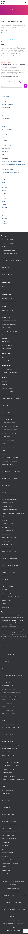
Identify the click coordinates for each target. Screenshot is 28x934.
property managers (20, 636)
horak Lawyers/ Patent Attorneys (11, 260)
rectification (5, 575)
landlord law (6, 527)
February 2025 (5, 182)
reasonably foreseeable (9, 572)
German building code (18, 624)
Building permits (5, 96)
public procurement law (9, 555)
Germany (3, 629)
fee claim (8, 624)
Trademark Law (6, 278)
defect (21, 622)
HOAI (3, 516)
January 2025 (4, 185)
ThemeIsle (19, 930)
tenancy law (5, 589)
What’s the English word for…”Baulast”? (10, 175)
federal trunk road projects (10, 482)
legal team (3, 631)
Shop (3, 154)
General (4, 492)
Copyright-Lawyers (7, 243)
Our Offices (4, 140)
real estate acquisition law (10, 558)
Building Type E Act (7, 419)
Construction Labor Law (7, 98)
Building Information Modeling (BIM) (12, 409)
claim (20, 615)
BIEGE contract (6, 405)
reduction (5, 579)
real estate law (6, 562)
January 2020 (4, 221)
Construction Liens (7, 443)
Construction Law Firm (6, 107)
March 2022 (4, 207)
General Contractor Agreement (11, 495)
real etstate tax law (8, 568)
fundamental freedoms (8, 489)
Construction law (5, 101)
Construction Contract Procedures (12, 426)
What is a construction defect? (8, 169)
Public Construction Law (7, 148)
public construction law (9, 551)
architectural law (5, 18)
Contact (3, 112)
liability (7, 631)
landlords (13, 629)
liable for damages (7, 530)
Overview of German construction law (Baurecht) (12, 161)
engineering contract (8, 468)
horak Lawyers (6, 257)
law (16, 629)
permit (11, 631)
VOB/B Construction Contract (10, 596)
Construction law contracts (7, 104)
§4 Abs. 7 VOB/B (5, 384)
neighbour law (6, 541)
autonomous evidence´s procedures (12, 398)
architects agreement (6, 62)
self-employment (16, 638)
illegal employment (9, 629)
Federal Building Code (8, 475)
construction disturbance (9, 429)
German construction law (7, 123)
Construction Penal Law (7, 110)
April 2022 (4, 204)
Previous (10, 81)
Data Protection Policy (6, 118)
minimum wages (6, 534)
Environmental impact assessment (11, 471)
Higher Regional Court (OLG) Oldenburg (13, 513)
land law (4, 520)
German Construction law (9, 301)
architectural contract (4, 615)
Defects (4, 454)
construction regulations (9, 447)
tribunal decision (7, 593)
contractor (12, 622)
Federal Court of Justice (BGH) (10, 478)
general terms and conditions (10, 499)
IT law (3, 286)
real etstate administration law (11, 565)
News (3, 137)
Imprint (3, 126)
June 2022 (4, 198)
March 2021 (4, 218)
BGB (3, 402)
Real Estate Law (5, 151)
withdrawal (5, 607)
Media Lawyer (6, 271)
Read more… (5, 30)
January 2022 (4, 209)
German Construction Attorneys (8, 121)
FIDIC (11, 624)
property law (13, 636)
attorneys (17, 615)
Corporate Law (6, 246)
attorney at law (11, 615)
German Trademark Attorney (10, 253)
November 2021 (5, 212)
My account (4, 132)
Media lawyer (6, 267)
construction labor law (7, 39)
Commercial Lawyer (7, 239)
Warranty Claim (6, 600)
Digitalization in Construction (10, 461)
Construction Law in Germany (13, 65)
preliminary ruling (7, 544)
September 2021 (5, 215)
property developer (7, 636)
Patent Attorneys (7, 274)
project (8, 634)
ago (15, 32)
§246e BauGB (5, 381)
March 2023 (4, 187)
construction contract (8, 422)
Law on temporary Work (22, 629)
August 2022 (4, 193)
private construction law (9, 548)
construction (9, 617)
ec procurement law (7, 464)
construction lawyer (8, 440)
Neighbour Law (5, 134)
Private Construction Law (7, 145)
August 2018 (4, 223)
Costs (3, 115)
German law (20, 627)
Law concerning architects (7, 129)
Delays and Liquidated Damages (11, 457)
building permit (6, 412)
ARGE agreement (6, 395)
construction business (18, 617)
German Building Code (8, 502)
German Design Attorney (9, 250)
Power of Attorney (5, 143)
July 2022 (4, 196)
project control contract (14, 634)
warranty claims (6, 603)
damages (4, 450)
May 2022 (4, 201)
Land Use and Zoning (7, 523)
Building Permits (6, 415)
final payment (6, 485)
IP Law (3, 264)
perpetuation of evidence (17, 631)
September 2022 (5, 190)
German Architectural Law (11, 21)
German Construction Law (9, 509)
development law (4, 624)
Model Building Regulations (10, 537)
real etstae (6, 638)
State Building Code (7, 586)
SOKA (3, 582)
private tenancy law (19, 632)
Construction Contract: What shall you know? (11, 172)
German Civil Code (7, 506)
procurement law (4, 634)
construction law (7, 436)
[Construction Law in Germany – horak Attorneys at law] (3, 2)
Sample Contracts (7, 290)
